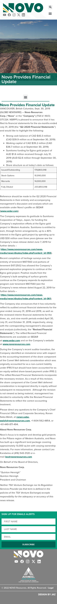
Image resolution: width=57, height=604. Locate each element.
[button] (50, 7)
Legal (51, 587)
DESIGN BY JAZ (46, 594)
